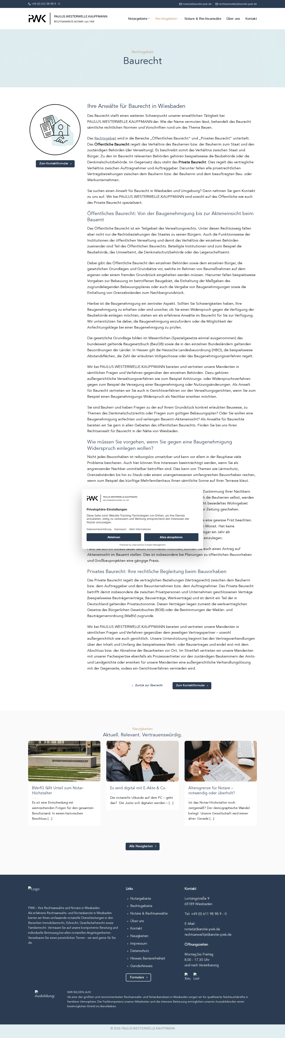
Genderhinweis (141, 966)
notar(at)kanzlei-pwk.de (197, 3)
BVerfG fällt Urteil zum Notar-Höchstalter (58, 790)
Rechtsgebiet (105, 138)
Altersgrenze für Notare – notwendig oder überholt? (212, 790)
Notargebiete (137, 19)
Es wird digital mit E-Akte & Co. (138, 788)
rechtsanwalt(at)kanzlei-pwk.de (238, 3)
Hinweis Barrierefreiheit (147, 958)
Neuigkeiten (139, 936)
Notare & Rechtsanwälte (203, 19)
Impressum (138, 943)
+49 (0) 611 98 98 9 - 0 (46, 3)
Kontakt (251, 19)
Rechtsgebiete (166, 19)
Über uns (233, 19)
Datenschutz (139, 951)
